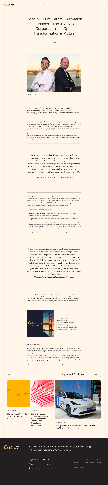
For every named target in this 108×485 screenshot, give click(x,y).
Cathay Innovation (68, 121)
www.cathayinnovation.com (47, 365)
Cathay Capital (89, 460)
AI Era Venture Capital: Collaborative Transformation (66, 323)
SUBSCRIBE (47, 464)
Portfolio (44, 4)
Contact (102, 4)
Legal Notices (77, 465)
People (83, 4)
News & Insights (92, 4)
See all (95, 374)
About (50, 4)
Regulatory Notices (78, 467)
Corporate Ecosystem (72, 4)
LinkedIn (64, 365)
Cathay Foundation (90, 462)
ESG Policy (76, 462)
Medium (99, 462)
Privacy (75, 460)
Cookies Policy (77, 470)
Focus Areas (59, 4)
